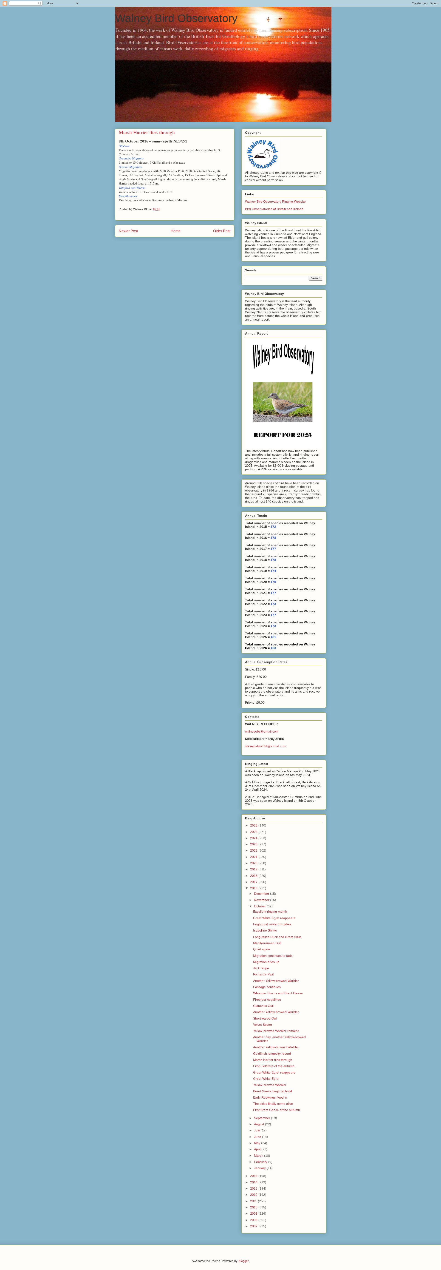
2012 (254, 1194)
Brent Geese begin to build (272, 1091)
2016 (254, 888)
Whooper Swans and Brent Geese (278, 993)
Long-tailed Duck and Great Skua (277, 937)
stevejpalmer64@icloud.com (265, 746)
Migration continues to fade (273, 955)
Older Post (221, 231)
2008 (254, 1220)
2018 (254, 876)
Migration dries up (266, 962)
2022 (254, 850)
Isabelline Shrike (265, 930)
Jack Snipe (261, 968)
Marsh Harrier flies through (272, 1060)
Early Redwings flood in (270, 1097)
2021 (254, 857)
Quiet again (261, 949)
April (257, 1149)
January (260, 1168)
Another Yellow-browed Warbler (276, 981)
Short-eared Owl (265, 1018)
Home (176, 231)
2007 (254, 1226)
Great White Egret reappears (274, 918)
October (260, 906)
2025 (254, 832)
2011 (254, 1201)
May (257, 1143)
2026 (254, 825)
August (259, 1124)
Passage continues (267, 987)
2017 (254, 882)
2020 (254, 863)
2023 (254, 844)
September (262, 1118)
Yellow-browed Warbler (269, 1085)
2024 (254, 838)
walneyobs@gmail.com (262, 731)
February (261, 1162)
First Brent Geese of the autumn (276, 1110)
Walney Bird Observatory (176, 18)
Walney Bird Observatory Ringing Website (275, 201)
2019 (254, 869)
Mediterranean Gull (267, 943)
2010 (254, 1207)
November (262, 900)
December (262, 893)
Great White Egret (266, 1078)
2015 (254, 1176)
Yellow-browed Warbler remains (276, 1031)
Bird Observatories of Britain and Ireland (274, 209)
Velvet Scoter (262, 1024)
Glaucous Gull (263, 1006)
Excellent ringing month (270, 911)
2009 (254, 1213)
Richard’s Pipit (263, 974)
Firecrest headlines (267, 999)
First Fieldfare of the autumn (273, 1066)
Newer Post (128, 231)
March (259, 1155)
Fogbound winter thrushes (272, 924)
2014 (254, 1182)
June (258, 1137)
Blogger (243, 1261)
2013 (254, 1188)
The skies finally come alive (273, 1103)
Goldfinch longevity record (272, 1053)
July (257, 1130)
